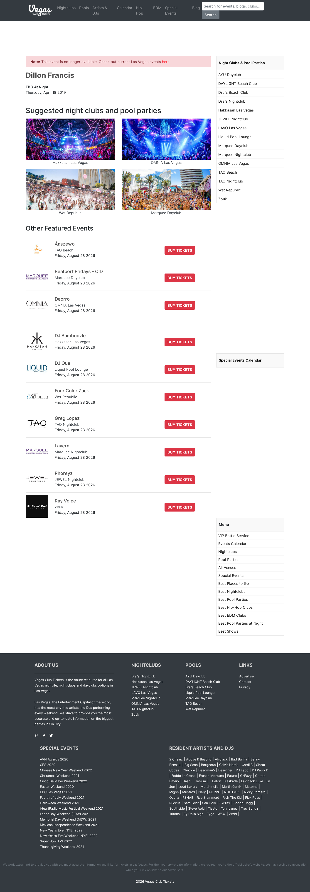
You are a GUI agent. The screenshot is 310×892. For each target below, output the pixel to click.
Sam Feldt (191, 803)
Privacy (244, 687)
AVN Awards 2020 (54, 759)
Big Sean (191, 765)
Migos (174, 792)
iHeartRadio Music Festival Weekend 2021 (71, 808)
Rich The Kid (232, 797)
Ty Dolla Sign (193, 814)
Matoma (251, 786)
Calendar (124, 7)
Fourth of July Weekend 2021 (62, 797)
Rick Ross (252, 797)
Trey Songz (249, 808)
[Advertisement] (155, 33)
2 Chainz (176, 759)
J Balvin (215, 781)
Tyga (210, 814)
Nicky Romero (255, 792)
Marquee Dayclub (233, 145)
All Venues (227, 567)
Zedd (233, 814)
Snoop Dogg (243, 803)
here (166, 61)
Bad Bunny (239, 759)
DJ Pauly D (260, 770)
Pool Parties (228, 559)
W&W (222, 814)
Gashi (186, 781)
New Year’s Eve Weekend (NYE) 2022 (69, 836)
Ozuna (174, 797)
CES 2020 (47, 765)
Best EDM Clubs (232, 615)
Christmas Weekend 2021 (59, 776)
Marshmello (210, 786)
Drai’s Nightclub (231, 101)
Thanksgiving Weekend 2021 (62, 847)
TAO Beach (227, 172)
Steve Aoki (196, 808)
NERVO (215, 792)
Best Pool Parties (233, 599)
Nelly (202, 792)
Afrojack (221, 759)
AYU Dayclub (229, 74)
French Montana (211, 776)
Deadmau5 (206, 770)
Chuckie (189, 770)
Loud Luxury (187, 786)
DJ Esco (242, 770)
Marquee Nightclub (234, 154)
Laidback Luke (252, 781)
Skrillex (224, 803)
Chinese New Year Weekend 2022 (66, 770)
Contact (245, 682)
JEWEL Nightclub (233, 119)
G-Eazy (246, 776)
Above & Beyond (199, 759)
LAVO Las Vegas (232, 128)
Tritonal (174, 814)
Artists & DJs (99, 10)
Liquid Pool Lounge (234, 136)
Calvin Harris (228, 765)
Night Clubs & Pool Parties (242, 63)
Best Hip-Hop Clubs (235, 607)
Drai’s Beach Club (233, 92)
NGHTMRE (232, 792)
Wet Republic (229, 190)
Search (211, 15)
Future (232, 776)
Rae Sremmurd (208, 797)
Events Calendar (232, 543)
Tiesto (212, 808)
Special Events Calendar (240, 360)
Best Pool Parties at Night (240, 623)
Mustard (188, 792)
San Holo (209, 803)
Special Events (171, 10)
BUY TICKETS (179, 250)
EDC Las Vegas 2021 (56, 792)
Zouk (222, 199)
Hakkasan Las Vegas (236, 110)
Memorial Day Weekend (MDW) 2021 (68, 819)
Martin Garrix (231, 786)
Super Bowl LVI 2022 (56, 841)
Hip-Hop (139, 10)
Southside (177, 808)
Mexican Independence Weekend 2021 (69, 825)
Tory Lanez (229, 808)
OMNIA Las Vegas (233, 163)
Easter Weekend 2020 (57, 786)
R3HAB (187, 797)
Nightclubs (66, 7)
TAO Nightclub (230, 181)
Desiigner (225, 770)
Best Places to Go (233, 583)
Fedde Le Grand (184, 776)
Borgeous (208, 765)
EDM (157, 7)
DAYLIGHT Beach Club (237, 83)
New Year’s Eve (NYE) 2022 (61, 830)
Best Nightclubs (231, 591)
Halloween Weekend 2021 (59, 803)
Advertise (246, 676)
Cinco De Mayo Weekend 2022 (63, 781)
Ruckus (174, 803)
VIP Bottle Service (233, 535)
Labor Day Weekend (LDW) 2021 (65, 814)
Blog (196, 7)
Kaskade (231, 781)
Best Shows (228, 631)
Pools (84, 7)
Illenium (200, 781)
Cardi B (247, 765)
